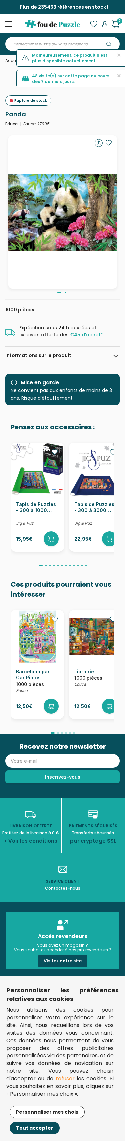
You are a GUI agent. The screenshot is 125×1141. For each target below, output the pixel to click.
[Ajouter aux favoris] (109, 143)
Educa (11, 124)
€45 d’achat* (86, 334)
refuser (65, 1078)
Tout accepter (34, 1128)
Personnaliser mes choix (47, 1112)
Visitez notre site (63, 961)
